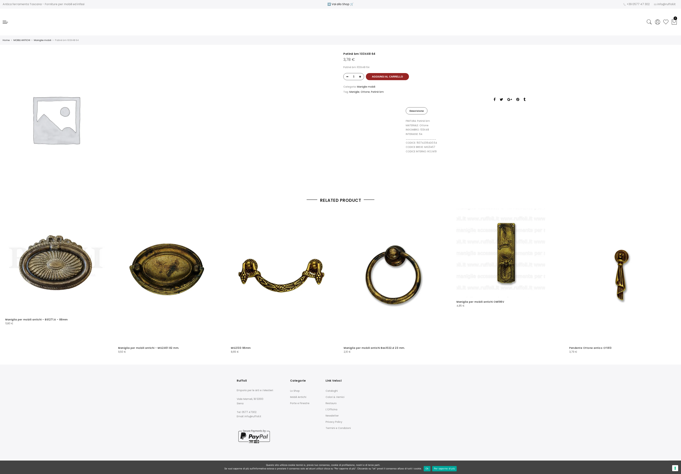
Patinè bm (377, 92)
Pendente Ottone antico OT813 (590, 348)
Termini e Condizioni (338, 428)
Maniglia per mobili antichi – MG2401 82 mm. (148, 348)
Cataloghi (332, 391)
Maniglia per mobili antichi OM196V (480, 302)
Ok (427, 468)
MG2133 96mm (241, 348)
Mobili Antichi (298, 397)
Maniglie (354, 92)
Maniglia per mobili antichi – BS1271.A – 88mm (36, 319)
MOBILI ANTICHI (21, 40)
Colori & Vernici (335, 397)
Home (6, 40)
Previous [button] (11, 278)
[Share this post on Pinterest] (517, 100)
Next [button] (669, 278)
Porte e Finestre (299, 403)
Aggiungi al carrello (387, 76)
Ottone (365, 92)
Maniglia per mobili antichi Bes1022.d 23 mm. (374, 348)
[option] (171, 119)
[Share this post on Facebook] (494, 100)
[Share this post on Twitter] (501, 100)
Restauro (331, 403)
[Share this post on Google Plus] (509, 100)
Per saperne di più (444, 468)
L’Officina (331, 409)
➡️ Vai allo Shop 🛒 (340, 4)
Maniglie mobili (42, 40)
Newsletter (332, 415)
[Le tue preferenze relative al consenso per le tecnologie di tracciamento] (675, 468)
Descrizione (416, 111)
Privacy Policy (334, 422)
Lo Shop (295, 391)
